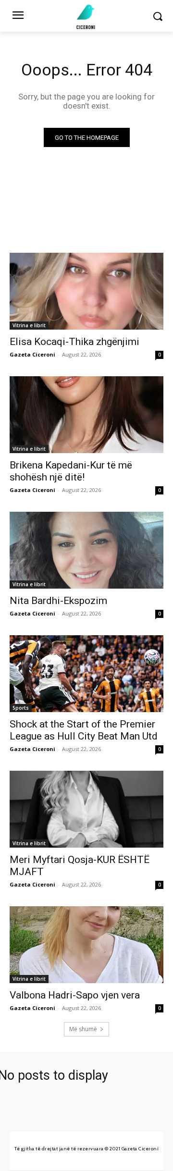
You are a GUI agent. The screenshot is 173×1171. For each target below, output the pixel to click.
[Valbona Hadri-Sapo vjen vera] (86, 944)
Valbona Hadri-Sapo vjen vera (75, 995)
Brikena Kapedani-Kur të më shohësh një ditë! (71, 471)
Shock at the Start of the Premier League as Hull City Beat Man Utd (84, 730)
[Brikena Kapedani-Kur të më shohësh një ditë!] (86, 414)
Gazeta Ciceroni (32, 354)
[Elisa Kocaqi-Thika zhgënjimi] (86, 291)
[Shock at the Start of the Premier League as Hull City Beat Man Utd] (86, 673)
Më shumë (83, 1029)
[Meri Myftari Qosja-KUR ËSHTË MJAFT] (86, 809)
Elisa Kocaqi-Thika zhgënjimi (74, 341)
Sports (20, 707)
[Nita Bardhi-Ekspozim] (86, 550)
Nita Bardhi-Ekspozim (58, 600)
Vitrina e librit (29, 325)
